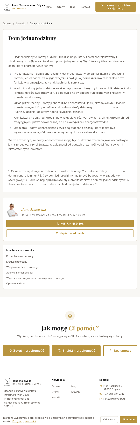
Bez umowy (122, 350)
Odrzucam (109, 419)
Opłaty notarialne (15, 283)
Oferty (61, 6)
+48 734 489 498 (72, 223)
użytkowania (102, 107)
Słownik (20, 23)
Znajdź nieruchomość (78, 350)
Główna (7, 23)
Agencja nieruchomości (19, 272)
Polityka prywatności (24, 421)
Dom (11, 57)
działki (38, 184)
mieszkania (115, 171)
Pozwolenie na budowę (19, 256)
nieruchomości (63, 65)
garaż (89, 82)
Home (48, 6)
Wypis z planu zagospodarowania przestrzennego (35, 278)
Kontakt (85, 6)
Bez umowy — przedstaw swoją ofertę (116, 7)
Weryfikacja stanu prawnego (22, 267)
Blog (72, 6)
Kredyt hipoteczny (16, 261)
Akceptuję (129, 419)
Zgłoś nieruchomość (28, 350)
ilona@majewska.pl (114, 398)
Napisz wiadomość (72, 233)
